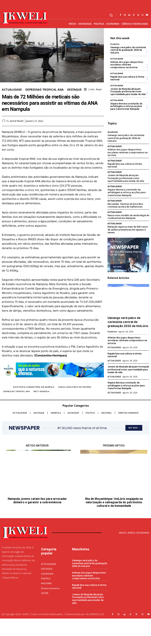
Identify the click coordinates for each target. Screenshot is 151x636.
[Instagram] (125, 15)
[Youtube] (147, 15)
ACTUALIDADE (12, 89)
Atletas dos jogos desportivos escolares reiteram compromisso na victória (126, 65)
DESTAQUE (74, 89)
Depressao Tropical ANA (16, 391)
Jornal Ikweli (17, 121)
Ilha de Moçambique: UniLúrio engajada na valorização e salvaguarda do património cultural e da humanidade (114, 502)
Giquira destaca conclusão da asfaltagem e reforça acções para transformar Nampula (126, 106)
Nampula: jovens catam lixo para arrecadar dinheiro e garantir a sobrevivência (37, 500)
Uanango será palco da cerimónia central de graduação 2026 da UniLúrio (128, 50)
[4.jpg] (53, 380)
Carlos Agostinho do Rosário (74, 387)
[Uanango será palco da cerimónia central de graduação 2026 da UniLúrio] (128, 298)
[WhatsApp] (142, 15)
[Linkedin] (129, 15)
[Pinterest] (91, 121)
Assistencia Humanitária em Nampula (33, 387)
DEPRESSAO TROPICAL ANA (44, 89)
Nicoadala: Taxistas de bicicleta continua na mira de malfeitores (125, 205)
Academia (114, 44)
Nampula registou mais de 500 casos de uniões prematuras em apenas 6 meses (128, 229)
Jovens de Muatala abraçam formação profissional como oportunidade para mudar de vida (127, 92)
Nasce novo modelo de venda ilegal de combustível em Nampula (128, 217)
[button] (111, 15)
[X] (138, 15)
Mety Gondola (41, 391)
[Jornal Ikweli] (4, 121)
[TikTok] (133, 15)
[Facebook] (120, 15)
